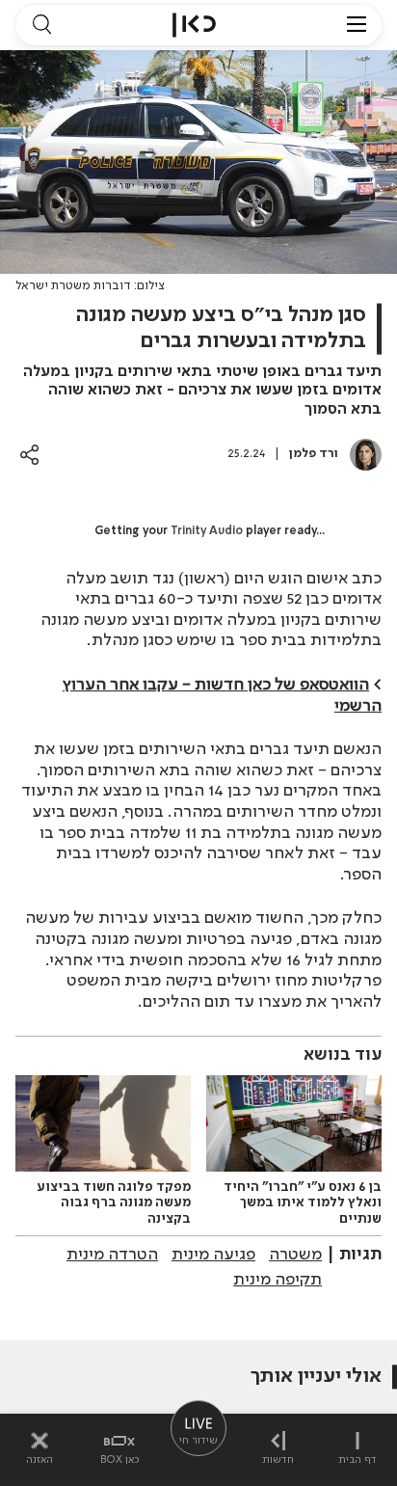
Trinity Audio (207, 531)
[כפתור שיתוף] (29, 455)
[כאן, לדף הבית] (194, 25)
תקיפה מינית (277, 1279)
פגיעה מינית (213, 1254)
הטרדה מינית (112, 1254)
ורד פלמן (313, 453)
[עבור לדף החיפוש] (41, 25)
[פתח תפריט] (357, 25)
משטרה (295, 1254)
